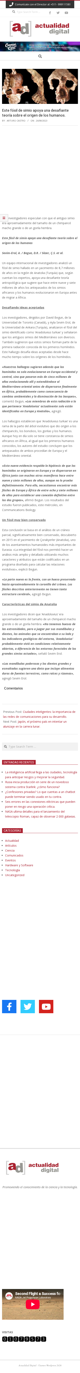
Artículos (11, 845)
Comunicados (14, 855)
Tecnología (12, 870)
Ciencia (10, 850)
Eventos (10, 860)
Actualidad (12, 841)
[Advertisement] (40, 171)
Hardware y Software (19, 865)
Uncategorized (14, 875)
